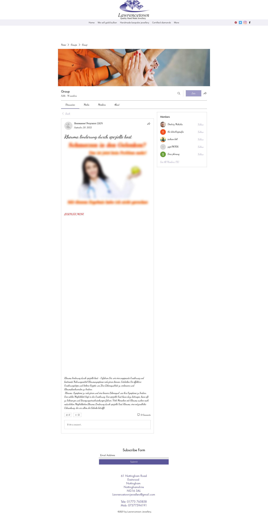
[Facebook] (249, 22)
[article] (107, 275)
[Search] (179, 93)
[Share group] (205, 93)
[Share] (149, 123)
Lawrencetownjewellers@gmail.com (133, 494)
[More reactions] (77, 415)
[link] (70, 104)
